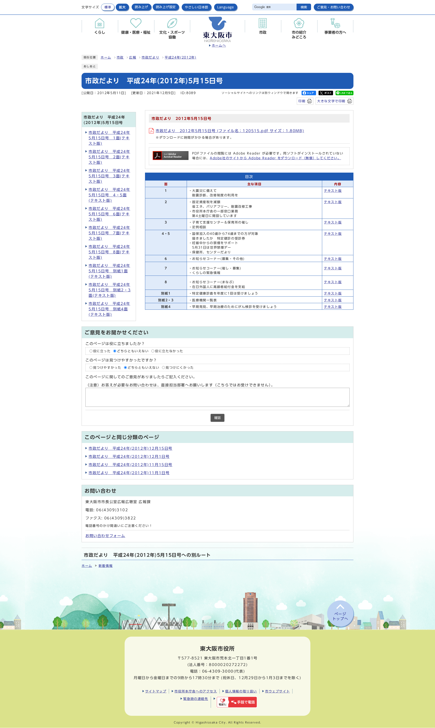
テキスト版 (333, 190)
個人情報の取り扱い (241, 691)
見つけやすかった (107, 367)
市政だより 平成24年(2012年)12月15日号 (130, 448)
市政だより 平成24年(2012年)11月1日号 (129, 473)
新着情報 (106, 565)
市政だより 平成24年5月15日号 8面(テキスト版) (109, 252)
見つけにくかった (180, 367)
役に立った (102, 350)
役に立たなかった (169, 350)
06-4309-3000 (218, 671)
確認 (217, 417)
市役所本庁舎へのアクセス (195, 691)
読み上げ (141, 7)
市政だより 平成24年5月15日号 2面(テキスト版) (109, 157)
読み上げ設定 (166, 7)
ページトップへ (340, 616)
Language (225, 7)
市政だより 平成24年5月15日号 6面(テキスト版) (109, 214)
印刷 (301, 101)
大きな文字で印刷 (331, 101)
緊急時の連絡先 (195, 698)
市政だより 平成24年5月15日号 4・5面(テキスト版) (109, 195)
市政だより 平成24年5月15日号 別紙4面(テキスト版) (109, 309)
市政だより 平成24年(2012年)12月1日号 (129, 456)
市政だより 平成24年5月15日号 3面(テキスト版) (109, 176)
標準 (107, 7)
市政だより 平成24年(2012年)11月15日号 (130, 464)
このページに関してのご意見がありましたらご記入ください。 (141, 377)
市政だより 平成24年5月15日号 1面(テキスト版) (109, 138)
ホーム (106, 57)
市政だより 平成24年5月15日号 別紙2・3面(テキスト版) (110, 290)
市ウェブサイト (277, 691)
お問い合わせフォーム (105, 536)
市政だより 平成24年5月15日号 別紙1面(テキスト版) (109, 271)
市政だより (150, 57)
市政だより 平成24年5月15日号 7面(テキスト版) (109, 233)
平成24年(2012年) (180, 57)
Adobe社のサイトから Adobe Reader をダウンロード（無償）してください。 (275, 158)
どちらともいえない (133, 350)
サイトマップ (156, 691)
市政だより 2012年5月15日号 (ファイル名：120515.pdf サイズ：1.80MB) (230, 131)
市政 (120, 57)
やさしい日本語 (196, 7)
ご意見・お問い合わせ (333, 7)
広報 (132, 57)
